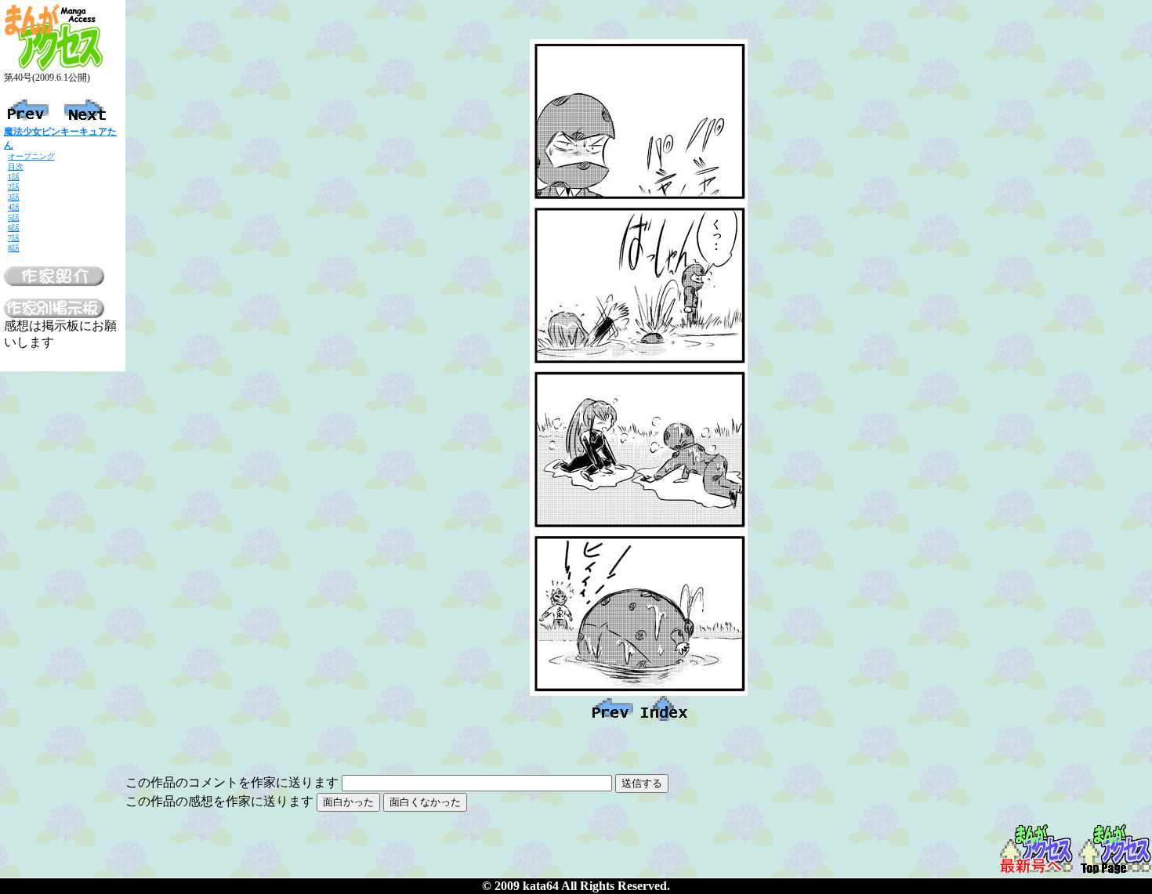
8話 (14, 248)
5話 (14, 217)
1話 (14, 176)
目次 (16, 166)
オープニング (31, 156)
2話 (14, 187)
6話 (14, 227)
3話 (14, 197)
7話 (14, 237)
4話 (14, 207)
